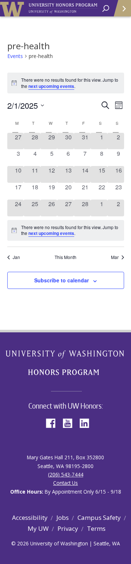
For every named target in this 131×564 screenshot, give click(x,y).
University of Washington (13, 8)
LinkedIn (87, 422)
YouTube (70, 422)
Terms (96, 528)
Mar (115, 257)
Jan (16, 257)
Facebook (53, 422)
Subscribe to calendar (61, 280)
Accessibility (30, 517)
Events (15, 56)
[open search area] (105, 8)
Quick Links (122, 8)
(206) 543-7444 (65, 474)
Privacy (67, 528)
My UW (38, 528)
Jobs (62, 517)
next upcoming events (51, 86)
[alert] (65, 230)
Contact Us (65, 482)
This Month (65, 257)
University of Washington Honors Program (63, 8)
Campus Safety (99, 517)
